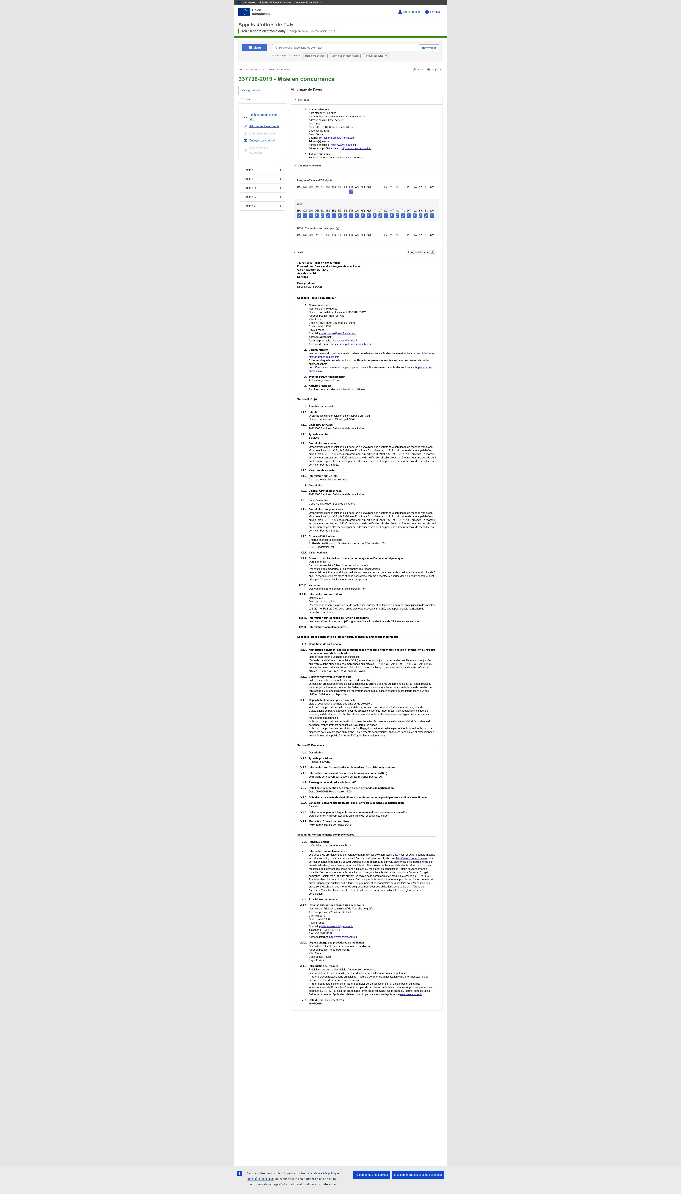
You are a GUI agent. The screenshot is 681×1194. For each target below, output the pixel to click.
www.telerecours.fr (411, 994)
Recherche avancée (315, 55)
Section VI (249, 205)
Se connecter (411, 11)
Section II (249, 178)
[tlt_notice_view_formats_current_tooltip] (432, 252)
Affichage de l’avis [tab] (251, 90)
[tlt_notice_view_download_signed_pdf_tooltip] (351, 191)
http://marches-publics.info (356, 148)
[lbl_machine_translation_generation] (337, 228)
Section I (248, 169)
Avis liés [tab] (245, 99)
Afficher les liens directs (264, 126)
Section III (249, 187)
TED (241, 69)
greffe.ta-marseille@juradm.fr (336, 926)
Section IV (249, 196)
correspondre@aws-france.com (337, 137)
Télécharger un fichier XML (263, 117)
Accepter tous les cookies (372, 1174)
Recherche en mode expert (345, 55)
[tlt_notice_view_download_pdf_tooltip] (299, 215)
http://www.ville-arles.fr (343, 144)
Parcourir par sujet (373, 55)
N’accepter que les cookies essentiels (418, 1174)
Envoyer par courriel (262, 140)
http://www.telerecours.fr (343, 936)
